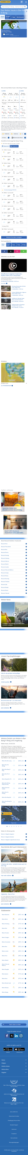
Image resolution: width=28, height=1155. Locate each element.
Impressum (14, 1129)
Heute (2, 17)
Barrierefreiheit (14, 1138)
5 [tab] (16, 826)
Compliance (14, 1133)
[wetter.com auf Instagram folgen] (21, 1036)
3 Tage (13, 17)
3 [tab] (11, 826)
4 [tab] (14, 826)
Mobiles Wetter (6, 1066)
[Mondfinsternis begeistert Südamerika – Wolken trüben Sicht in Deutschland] (14, 265)
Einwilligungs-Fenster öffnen (14, 1120)
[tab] (5, 146)
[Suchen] (25, 6)
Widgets (4, 1063)
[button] (14, 236)
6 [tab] (18, 826)
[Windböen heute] (14, 372)
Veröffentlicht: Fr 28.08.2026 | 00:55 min (10, 281)
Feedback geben (13, 35)
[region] (14, 190)
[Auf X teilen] (11, 251)
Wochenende (20, 17)
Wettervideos (5, 1069)
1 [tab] (7, 826)
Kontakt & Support (14, 1125)
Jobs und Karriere (14, 1111)
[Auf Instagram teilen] (17, 251)
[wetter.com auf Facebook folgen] (7, 1036)
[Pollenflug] (22, 2)
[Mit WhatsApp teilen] (23, 251)
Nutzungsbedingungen (14, 1142)
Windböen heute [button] (4, 383)
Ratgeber (4, 1072)
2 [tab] (9, 826)
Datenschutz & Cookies (14, 1116)
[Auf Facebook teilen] (4, 251)
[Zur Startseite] (6, 1)
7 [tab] (21, 826)
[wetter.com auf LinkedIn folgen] (16, 1036)
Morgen (8, 17)
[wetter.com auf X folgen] (12, 1036)
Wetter (3, 1060)
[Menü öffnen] (25, 2)
